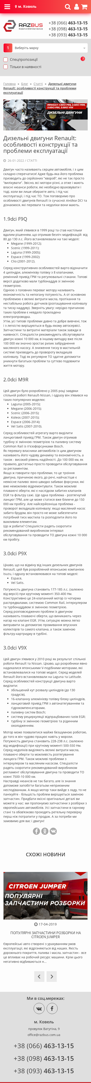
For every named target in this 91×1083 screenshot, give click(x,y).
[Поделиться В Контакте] (53, 831)
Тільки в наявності (25, 66)
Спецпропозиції (24, 59)
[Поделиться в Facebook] (36, 831)
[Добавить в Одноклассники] (44, 831)
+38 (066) (68, 23)
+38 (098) (68, 29)
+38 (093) (68, 35)
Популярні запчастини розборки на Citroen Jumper (45, 935)
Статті (32, 160)
